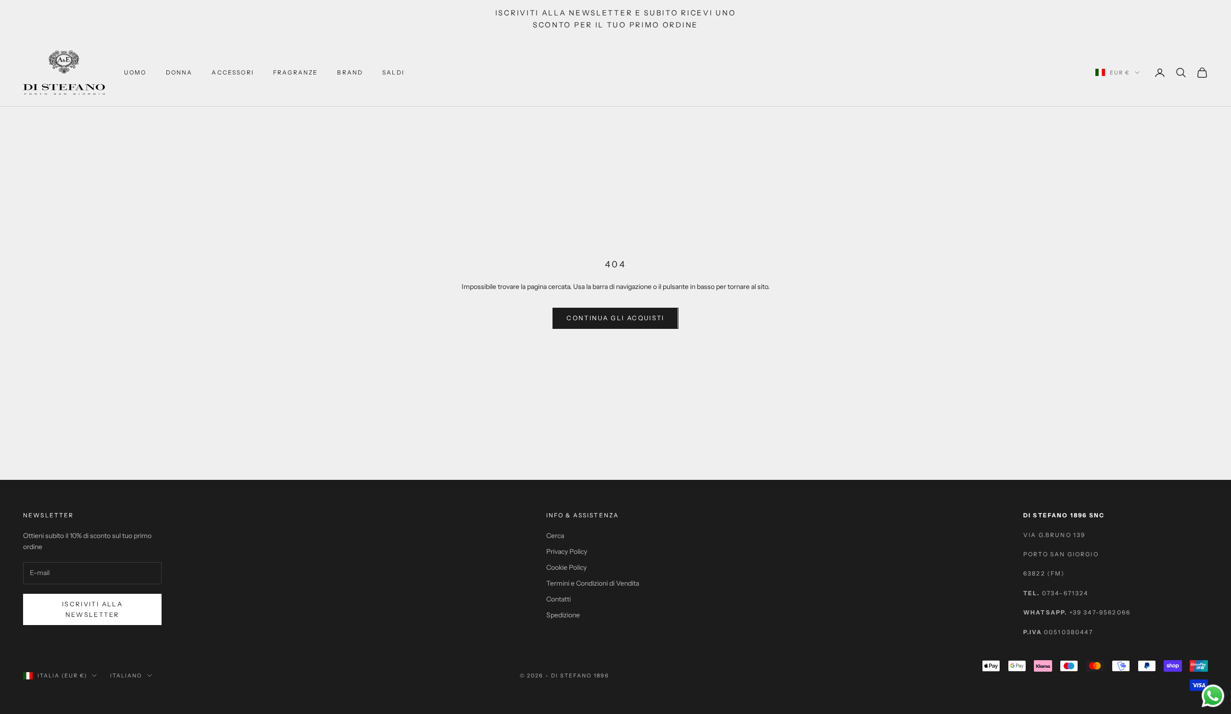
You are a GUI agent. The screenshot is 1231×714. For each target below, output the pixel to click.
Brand (350, 72)
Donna (179, 72)
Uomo (135, 72)
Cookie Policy (566, 567)
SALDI (393, 72)
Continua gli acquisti (615, 318)
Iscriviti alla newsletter (92, 609)
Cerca (555, 535)
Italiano (126, 675)
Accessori (232, 72)
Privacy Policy (566, 551)
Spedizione (563, 615)
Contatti (558, 599)
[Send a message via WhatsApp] (1213, 696)
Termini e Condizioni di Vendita (592, 583)
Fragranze (295, 72)
